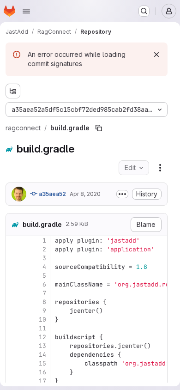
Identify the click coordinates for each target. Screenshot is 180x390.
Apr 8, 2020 (85, 193)
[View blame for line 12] (14, 337)
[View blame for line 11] (14, 328)
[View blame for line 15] (14, 363)
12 (42, 337)
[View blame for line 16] (14, 372)
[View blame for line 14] (14, 354)
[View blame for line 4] (14, 266)
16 (42, 372)
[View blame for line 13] (14, 345)
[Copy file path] (98, 128)
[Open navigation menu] (26, 11)
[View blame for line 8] (14, 302)
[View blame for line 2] (14, 249)
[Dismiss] (156, 54)
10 (42, 319)
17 (42, 381)
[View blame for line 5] (14, 275)
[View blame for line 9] (14, 310)
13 (42, 346)
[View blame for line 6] (14, 284)
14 (42, 355)
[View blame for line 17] (14, 381)
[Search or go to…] (144, 11)
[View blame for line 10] (14, 319)
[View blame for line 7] (14, 293)
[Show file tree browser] (13, 91)
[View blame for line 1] (14, 240)
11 (42, 328)
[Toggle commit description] (122, 194)
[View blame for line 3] (14, 258)
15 (42, 363)
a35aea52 (51, 193)
